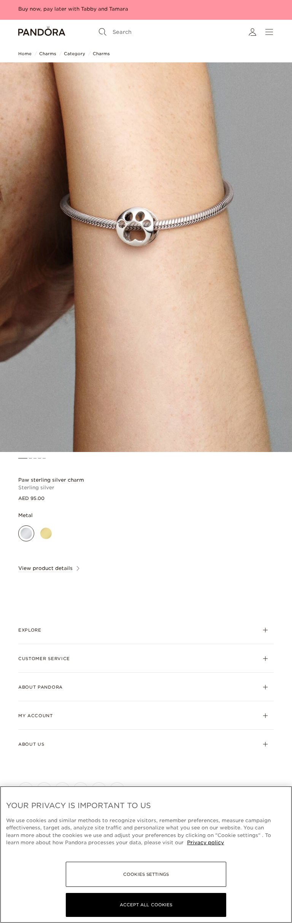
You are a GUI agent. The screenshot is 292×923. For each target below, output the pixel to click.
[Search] (102, 32)
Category (74, 53)
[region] (146, 854)
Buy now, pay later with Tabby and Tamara (73, 9)
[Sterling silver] (26, 533)
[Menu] (269, 32)
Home (25, 53)
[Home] (41, 31)
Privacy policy (205, 842)
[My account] (252, 32)
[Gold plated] (46, 533)
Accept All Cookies (146, 904)
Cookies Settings (146, 874)
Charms (47, 53)
